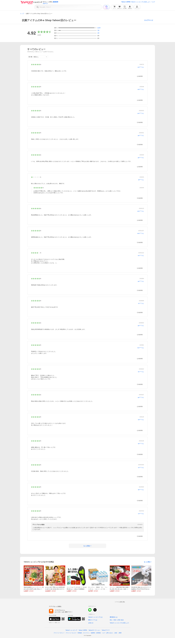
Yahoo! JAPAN (125, 2)
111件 (99, 28)
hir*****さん (141, 303)
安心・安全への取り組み (117, 620)
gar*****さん (141, 135)
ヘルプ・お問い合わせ (107, 633)
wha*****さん (140, 211)
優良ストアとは (92, 620)
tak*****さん (141, 443)
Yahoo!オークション (94, 630)
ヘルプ (153, 2)
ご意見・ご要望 (117, 633)
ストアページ (148, 20)
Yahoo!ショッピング (71, 630)
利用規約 (80, 633)
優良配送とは (113, 617)
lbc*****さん (141, 371)
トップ (22, 13)
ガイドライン (86, 633)
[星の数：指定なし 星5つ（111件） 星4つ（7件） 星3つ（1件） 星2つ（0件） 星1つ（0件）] (37, 56)
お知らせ (90, 623)
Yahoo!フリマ (106, 630)
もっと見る (147, 562)
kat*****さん (141, 419)
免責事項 (93, 633)
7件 (98, 30)
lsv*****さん (141, 467)
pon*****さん (141, 113)
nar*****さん (141, 255)
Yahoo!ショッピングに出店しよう (140, 2)
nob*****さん (141, 89)
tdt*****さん (141, 179)
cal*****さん (141, 513)
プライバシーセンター (71, 633)
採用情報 (98, 633)
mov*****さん (140, 347)
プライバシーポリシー (59, 633)
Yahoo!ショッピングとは (95, 617)
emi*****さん (141, 67)
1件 (98, 33)
